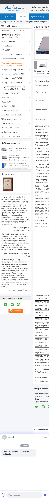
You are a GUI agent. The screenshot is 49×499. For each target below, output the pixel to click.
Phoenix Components (10, 128)
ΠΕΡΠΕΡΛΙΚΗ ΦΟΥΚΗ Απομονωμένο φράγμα (10, 36)
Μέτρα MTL (6, 50)
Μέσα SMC (6, 102)
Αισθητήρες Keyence (10, 110)
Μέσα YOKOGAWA (9, 41)
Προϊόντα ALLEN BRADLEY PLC (14, 31)
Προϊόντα (22, 17)
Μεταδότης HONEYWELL (11, 78)
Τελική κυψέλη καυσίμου (11, 119)
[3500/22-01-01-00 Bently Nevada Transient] (4, 149)
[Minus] (45, 437)
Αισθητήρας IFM (8, 106)
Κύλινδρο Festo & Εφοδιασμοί (13, 115)
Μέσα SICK (6, 97)
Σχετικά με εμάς (37, 17)
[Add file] (3, 495)
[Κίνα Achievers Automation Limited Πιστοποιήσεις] (8, 184)
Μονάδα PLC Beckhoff (10, 136)
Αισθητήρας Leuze (9, 132)
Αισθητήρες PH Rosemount (12, 59)
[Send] (45, 495)
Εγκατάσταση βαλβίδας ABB (13, 74)
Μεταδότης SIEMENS (10, 93)
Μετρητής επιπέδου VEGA (12, 82)
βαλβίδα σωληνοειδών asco (12, 54)
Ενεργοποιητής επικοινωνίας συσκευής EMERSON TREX (13, 88)
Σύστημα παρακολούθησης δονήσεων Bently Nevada (12, 64)
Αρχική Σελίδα (8, 17)
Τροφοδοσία (6, 46)
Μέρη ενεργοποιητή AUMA (12, 69)
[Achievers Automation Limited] (14, 8)
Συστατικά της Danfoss (10, 123)
